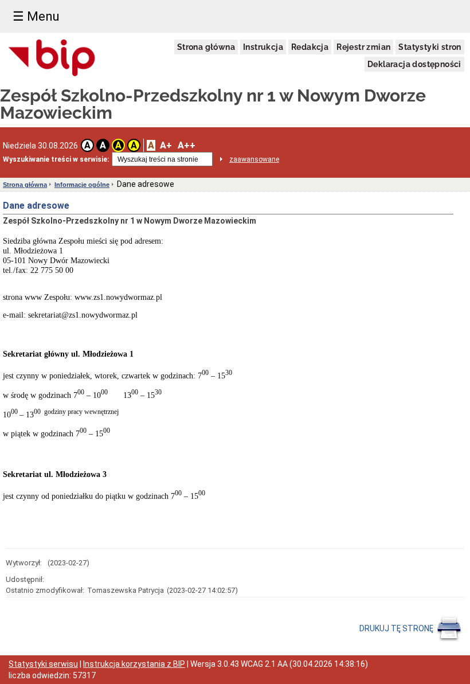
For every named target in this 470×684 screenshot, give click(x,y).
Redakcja (309, 47)
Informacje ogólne (81, 184)
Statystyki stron (429, 47)
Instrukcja (263, 47)
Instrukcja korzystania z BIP (134, 664)
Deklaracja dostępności (414, 64)
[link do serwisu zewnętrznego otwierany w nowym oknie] (52, 58)
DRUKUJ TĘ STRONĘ (397, 628)
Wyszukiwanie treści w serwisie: (56, 159)
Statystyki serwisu (43, 664)
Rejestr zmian (363, 47)
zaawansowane (254, 159)
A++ (186, 145)
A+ (166, 145)
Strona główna (206, 47)
